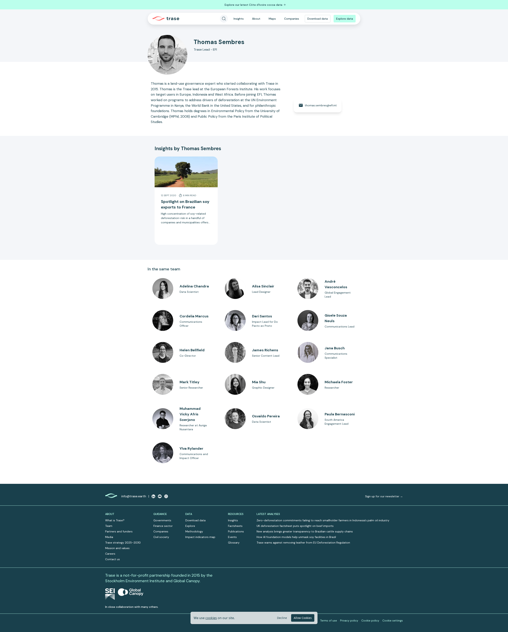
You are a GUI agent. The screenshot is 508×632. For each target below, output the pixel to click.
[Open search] (224, 19)
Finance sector (163, 526)
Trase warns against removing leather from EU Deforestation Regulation (303, 542)
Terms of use (328, 620)
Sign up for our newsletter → (384, 496)
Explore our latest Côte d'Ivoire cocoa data (253, 5)
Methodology (194, 531)
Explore (190, 526)
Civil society (161, 537)
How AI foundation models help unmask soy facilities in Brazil (296, 537)
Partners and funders (119, 531)
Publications (236, 531)
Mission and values (117, 548)
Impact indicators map (200, 537)
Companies (291, 18)
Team (108, 526)
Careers (110, 553)
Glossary (234, 542)
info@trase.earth (133, 496)
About (256, 18)
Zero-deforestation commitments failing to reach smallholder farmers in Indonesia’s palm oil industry (323, 520)
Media (109, 537)
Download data (317, 18)
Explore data (344, 18)
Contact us (112, 559)
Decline (282, 618)
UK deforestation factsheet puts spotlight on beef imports (295, 526)
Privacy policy (349, 620)
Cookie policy (370, 620)
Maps (272, 18)
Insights (239, 18)
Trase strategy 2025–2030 (123, 542)
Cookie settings (392, 620)
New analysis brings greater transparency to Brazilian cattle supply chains (305, 531)
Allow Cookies (303, 618)
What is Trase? (114, 520)
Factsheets (235, 526)
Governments (162, 520)
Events (232, 537)
